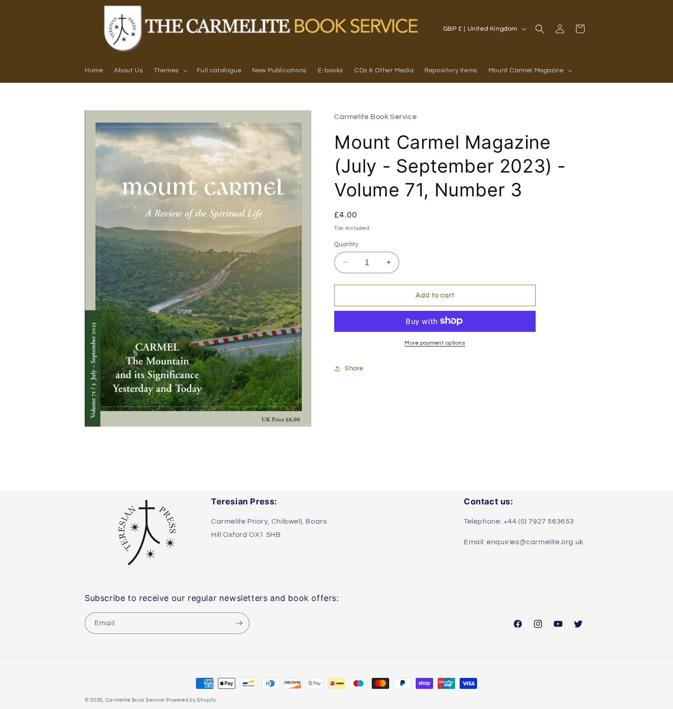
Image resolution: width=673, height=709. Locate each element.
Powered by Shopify (191, 700)
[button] (169, 70)
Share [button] (354, 368)
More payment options (435, 343)
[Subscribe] (239, 623)
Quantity (346, 244)
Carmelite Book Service (134, 700)
